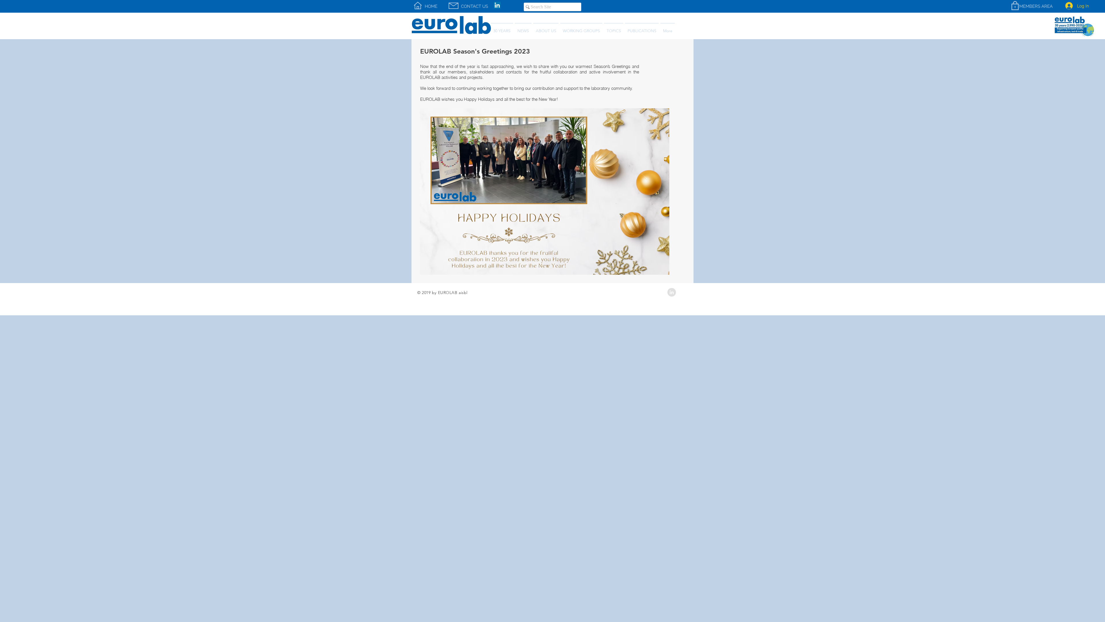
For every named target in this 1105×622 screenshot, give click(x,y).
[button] (642, 28)
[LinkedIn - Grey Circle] (671, 292)
